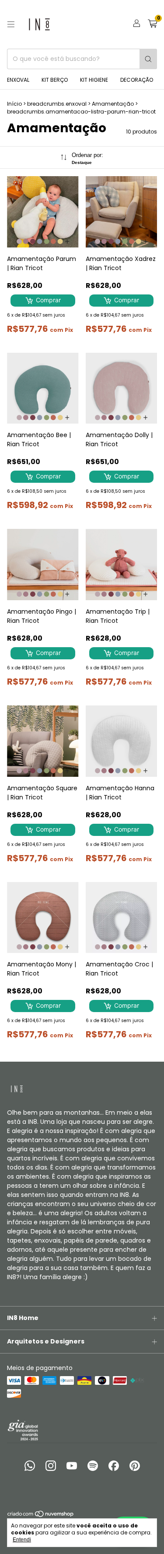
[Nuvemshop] (41, 1515)
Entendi (22, 1540)
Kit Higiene (94, 80)
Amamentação (113, 103)
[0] (152, 24)
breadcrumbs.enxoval (57, 103)
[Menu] (11, 24)
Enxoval (18, 80)
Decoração (136, 80)
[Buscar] (148, 59)
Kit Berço (55, 80)
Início (14, 103)
